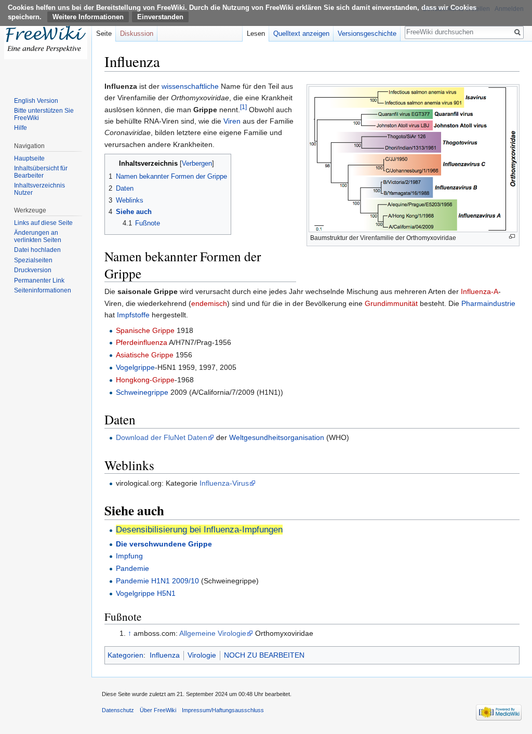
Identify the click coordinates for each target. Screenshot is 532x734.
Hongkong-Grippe (145, 380)
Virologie (202, 655)
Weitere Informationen (88, 17)
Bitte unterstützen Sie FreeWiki (44, 114)
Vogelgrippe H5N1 (146, 593)
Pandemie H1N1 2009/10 (157, 581)
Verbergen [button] (197, 163)
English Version (36, 100)
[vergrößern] (512, 236)
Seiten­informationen (42, 290)
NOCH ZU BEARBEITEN (264, 655)
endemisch (209, 303)
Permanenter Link (39, 280)
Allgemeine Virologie (212, 633)
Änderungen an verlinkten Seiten (37, 236)
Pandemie (132, 568)
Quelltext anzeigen (301, 33)
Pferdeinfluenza (141, 342)
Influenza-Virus (224, 483)
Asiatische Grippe (145, 355)
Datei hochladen (37, 249)
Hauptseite (29, 158)
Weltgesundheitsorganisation (276, 437)
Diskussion (136, 33)
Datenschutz (118, 710)
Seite (104, 33)
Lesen (256, 33)
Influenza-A (479, 291)
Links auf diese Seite (43, 222)
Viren (232, 121)
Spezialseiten (33, 260)
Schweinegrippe (142, 392)
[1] (243, 106)
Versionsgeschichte (367, 33)
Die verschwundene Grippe (164, 544)
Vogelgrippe (135, 367)
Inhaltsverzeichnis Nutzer (39, 189)
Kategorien (125, 655)
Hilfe (20, 127)
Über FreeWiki (158, 710)
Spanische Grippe (145, 330)
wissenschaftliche (190, 86)
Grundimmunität (391, 303)
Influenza (165, 655)
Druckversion (32, 270)
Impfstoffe (133, 315)
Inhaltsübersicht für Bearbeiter (41, 172)
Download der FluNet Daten (161, 437)
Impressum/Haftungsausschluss (223, 710)
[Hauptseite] (45, 41)
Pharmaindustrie (488, 303)
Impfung (129, 556)
